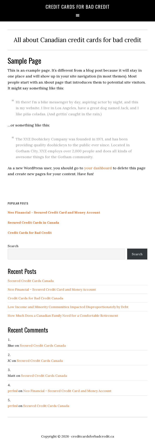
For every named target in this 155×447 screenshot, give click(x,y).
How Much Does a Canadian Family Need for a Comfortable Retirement (63, 316)
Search (13, 246)
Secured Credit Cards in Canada (33, 222)
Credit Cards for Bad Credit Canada (35, 298)
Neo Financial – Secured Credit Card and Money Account (54, 212)
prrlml (13, 391)
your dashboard (98, 168)
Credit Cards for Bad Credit (78, 6)
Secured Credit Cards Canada (31, 281)
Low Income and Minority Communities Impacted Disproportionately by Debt (68, 307)
